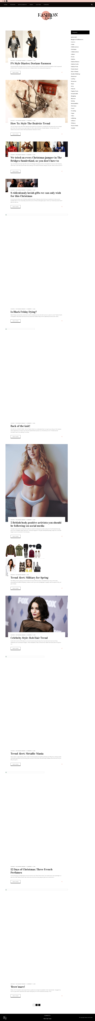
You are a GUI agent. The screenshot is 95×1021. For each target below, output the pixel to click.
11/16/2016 (12, 423)
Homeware (74, 76)
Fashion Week (74, 66)
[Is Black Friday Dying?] (36, 262)
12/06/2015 (13, 866)
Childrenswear (75, 47)
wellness (73, 120)
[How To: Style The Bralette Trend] (36, 101)
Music (72, 83)
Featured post (74, 69)
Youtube (73, 128)
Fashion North (74, 64)
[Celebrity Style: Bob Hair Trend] (36, 616)
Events (72, 56)
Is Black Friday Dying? (24, 311)
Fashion (73, 59)
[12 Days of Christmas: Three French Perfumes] (24, 820)
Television (73, 106)
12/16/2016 (12, 154)
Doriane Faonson (21, 60)
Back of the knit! (20, 426)
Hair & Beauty (74, 71)
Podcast (73, 88)
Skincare (73, 98)
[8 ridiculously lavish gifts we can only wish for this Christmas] (21, 185)
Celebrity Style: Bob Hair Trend (29, 637)
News (72, 86)
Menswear (73, 81)
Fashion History (75, 61)
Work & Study (74, 125)
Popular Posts (74, 91)
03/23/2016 (13, 574)
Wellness (73, 123)
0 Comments (29, 60)
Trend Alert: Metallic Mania (27, 753)
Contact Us (47, 1015)
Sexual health (74, 93)
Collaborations (75, 52)
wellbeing (73, 118)
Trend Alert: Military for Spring (29, 577)
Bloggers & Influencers (77, 39)
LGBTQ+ (73, 79)
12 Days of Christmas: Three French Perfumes (31, 871)
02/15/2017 (13, 120)
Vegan (72, 113)
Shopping (73, 96)
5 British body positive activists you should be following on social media (36, 524)
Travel (72, 108)
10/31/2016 (12, 519)
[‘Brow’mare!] (36, 937)
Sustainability (74, 103)
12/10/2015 (13, 750)
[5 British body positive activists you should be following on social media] (36, 483)
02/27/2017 (13, 60)
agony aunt (74, 37)
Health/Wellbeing (75, 74)
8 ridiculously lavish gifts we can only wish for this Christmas (36, 194)
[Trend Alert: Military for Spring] (24, 560)
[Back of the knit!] (20, 376)
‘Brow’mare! (18, 986)
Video (72, 115)
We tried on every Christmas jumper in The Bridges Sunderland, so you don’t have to (36, 159)
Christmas (73, 49)
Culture (73, 54)
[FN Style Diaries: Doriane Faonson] (22, 47)
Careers (73, 42)
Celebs (72, 44)
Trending (73, 111)
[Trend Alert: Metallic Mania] (24, 704)
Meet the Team (47, 1018)
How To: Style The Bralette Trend (30, 123)
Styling (73, 101)
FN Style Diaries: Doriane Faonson (31, 63)
